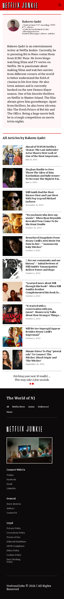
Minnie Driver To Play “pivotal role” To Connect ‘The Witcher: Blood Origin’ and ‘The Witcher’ (43, 356)
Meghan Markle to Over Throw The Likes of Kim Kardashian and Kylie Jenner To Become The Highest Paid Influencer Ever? (43, 174)
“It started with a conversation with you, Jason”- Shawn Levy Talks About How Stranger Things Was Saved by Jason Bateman (43, 310)
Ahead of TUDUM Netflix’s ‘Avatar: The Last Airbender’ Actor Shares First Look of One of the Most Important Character (42, 151)
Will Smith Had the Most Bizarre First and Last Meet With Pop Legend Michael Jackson (42, 197)
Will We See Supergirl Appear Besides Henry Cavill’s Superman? (43, 331)
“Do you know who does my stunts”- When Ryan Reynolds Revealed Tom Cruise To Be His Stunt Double (43, 219)
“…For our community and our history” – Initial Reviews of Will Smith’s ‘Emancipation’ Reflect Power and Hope (43, 265)
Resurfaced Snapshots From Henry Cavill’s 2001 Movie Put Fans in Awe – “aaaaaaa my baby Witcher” (43, 242)
